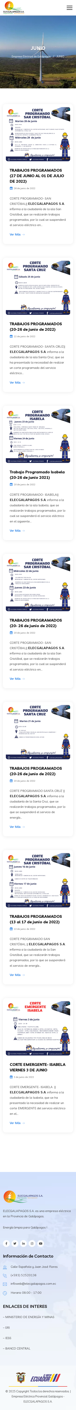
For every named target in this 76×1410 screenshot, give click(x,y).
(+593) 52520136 (24, 1275)
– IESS (7, 1338)
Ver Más (15, 234)
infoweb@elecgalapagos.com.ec (33, 1283)
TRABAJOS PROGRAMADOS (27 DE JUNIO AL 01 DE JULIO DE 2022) (37, 176)
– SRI (6, 1327)
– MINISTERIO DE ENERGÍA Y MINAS (29, 1317)
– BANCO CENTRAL (16, 1348)
